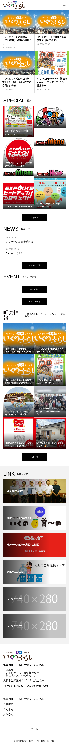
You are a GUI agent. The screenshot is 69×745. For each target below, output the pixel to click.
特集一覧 (34, 217)
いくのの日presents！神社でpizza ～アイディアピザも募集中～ (52, 82)
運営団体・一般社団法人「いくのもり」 (26, 665)
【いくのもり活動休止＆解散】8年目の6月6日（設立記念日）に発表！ (16, 82)
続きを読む (34, 289)
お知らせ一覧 (34, 265)
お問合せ (8, 714)
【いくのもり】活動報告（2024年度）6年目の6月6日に (17, 40)
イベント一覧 (34, 301)
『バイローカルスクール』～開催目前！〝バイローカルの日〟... (49, 412)
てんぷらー (9, 709)
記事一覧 (34, 457)
